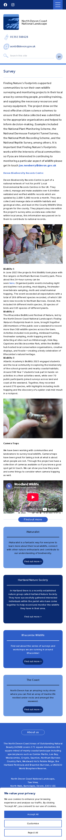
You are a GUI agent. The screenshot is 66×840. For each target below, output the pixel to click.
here (11, 283)
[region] (33, 814)
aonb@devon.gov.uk (23, 46)
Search (5, 56)
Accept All (33, 814)
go (59, 56)
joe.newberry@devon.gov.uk (37, 165)
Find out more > (33, 561)
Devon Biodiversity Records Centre (23, 173)
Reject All (33, 832)
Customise (33, 823)
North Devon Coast (34, 21)
